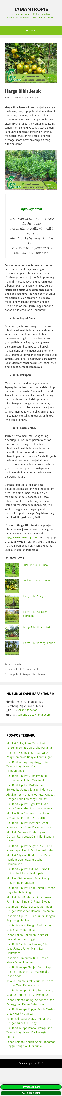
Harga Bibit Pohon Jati (36, 627)
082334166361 (28, 710)
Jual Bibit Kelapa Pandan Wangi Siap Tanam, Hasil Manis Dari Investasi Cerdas (29, 1032)
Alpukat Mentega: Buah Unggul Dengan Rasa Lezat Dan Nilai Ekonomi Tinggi (30, 836)
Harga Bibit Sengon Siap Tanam (26, 674)
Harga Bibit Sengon (34, 596)
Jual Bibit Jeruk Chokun (37, 580)
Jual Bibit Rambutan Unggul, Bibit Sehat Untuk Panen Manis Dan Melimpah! (27, 948)
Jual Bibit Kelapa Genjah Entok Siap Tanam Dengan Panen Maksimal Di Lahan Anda (28, 972)
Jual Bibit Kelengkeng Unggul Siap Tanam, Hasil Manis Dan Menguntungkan (27, 766)
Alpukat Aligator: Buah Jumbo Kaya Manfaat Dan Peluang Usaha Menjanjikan (28, 860)
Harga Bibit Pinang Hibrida (39, 643)
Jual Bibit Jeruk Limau (36, 564)
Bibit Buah (14, 664)
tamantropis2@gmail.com (34, 714)
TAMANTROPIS (31, 9)
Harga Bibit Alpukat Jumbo (24, 669)
